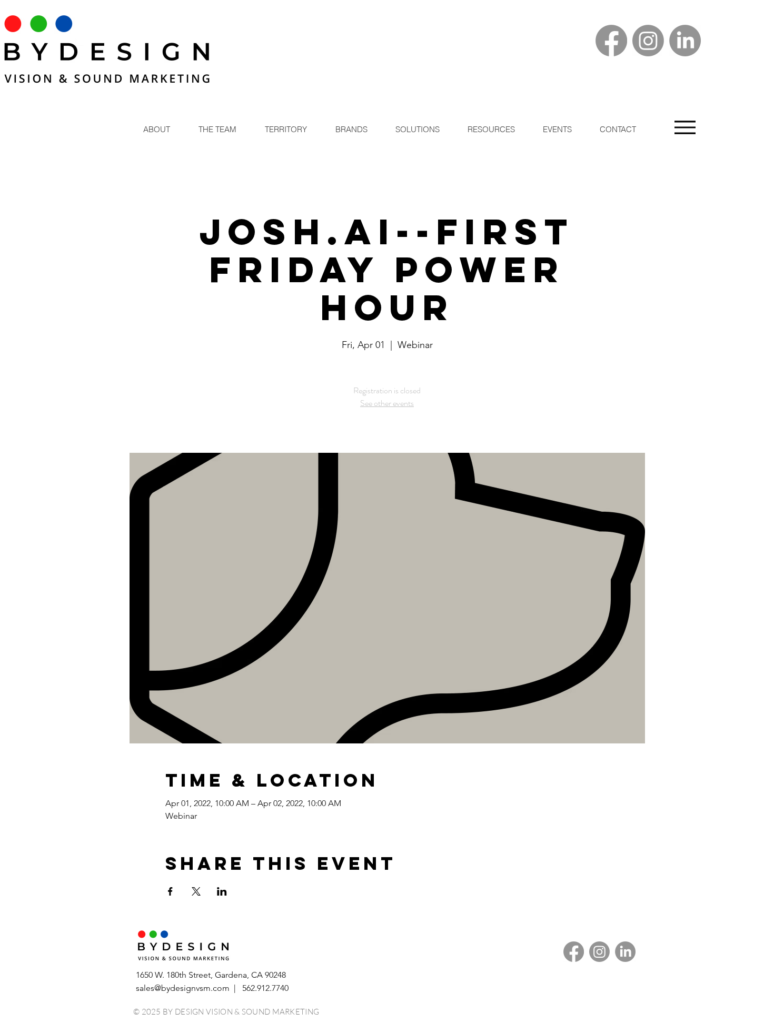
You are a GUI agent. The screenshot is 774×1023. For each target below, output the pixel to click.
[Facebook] (611, 40)
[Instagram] (648, 40)
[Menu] (685, 127)
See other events (387, 403)
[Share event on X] (196, 891)
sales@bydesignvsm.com (183, 988)
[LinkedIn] (685, 40)
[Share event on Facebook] (170, 891)
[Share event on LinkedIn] (222, 891)
